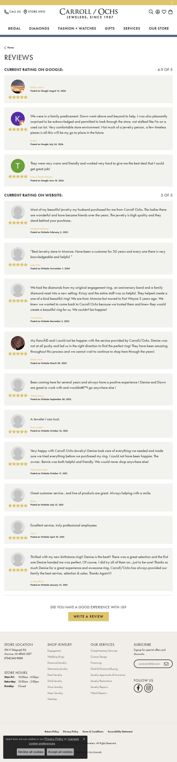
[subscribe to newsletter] (166, 664)
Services (131, 28)
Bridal (14, 28)
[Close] (171, 2)
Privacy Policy (70, 731)
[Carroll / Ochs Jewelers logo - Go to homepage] (88, 13)
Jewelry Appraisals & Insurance (108, 675)
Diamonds (39, 28)
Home (10, 47)
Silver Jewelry (55, 687)
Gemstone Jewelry (57, 669)
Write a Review (88, 616)
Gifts (110, 28)
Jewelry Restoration (101, 681)
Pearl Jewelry (54, 675)
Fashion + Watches (77, 28)
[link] (12, 11)
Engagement (54, 650)
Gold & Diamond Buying (104, 669)
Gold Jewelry (54, 681)
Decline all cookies (30, 752)
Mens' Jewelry (55, 693)
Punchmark (95, 752)
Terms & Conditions (92, 731)
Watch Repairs (99, 693)
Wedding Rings (55, 656)
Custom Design (99, 656)
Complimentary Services (104, 650)
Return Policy (52, 731)
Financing (96, 663)
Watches (52, 699)
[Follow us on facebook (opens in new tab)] (138, 688)
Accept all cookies (60, 752)
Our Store (159, 28)
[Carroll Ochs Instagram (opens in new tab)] (148, 688)
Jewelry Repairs (99, 687)
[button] (151, 11)
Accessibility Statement (120, 731)
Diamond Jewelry (56, 663)
